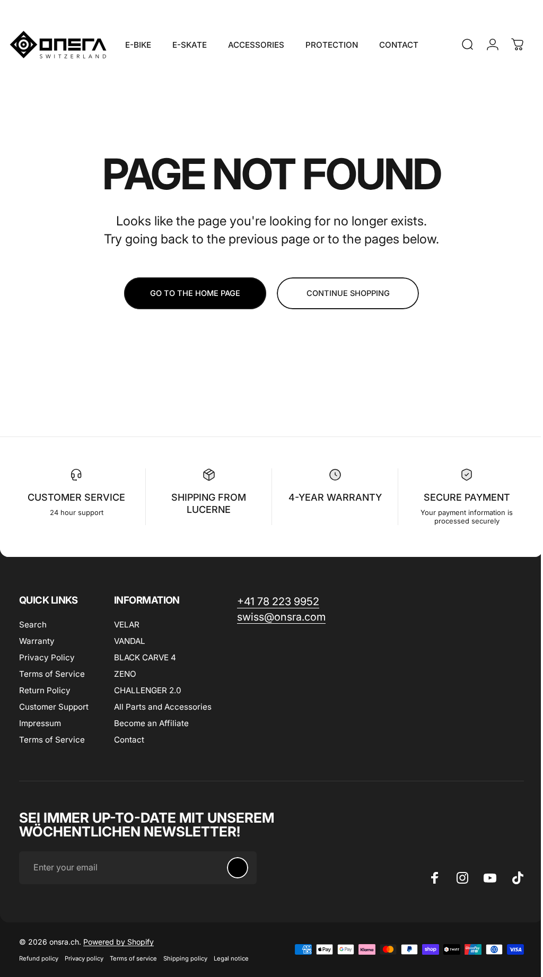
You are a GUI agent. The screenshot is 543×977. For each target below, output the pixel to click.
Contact (129, 740)
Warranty (37, 641)
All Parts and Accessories (163, 707)
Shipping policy (185, 958)
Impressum (40, 723)
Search (33, 625)
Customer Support (54, 707)
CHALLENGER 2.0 (147, 690)
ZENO (125, 674)
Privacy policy (84, 958)
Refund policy (38, 958)
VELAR (126, 625)
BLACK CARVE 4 (145, 657)
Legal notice (231, 958)
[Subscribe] (237, 867)
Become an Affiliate (151, 723)
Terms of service (133, 958)
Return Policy (45, 690)
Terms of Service (52, 674)
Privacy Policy (47, 657)
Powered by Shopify (118, 941)
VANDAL (129, 641)
